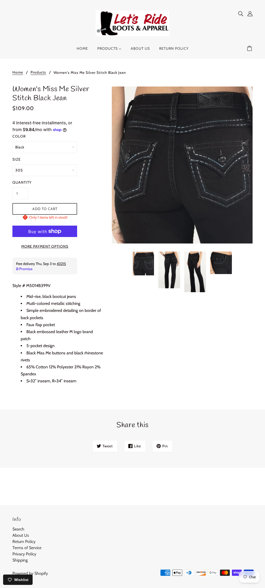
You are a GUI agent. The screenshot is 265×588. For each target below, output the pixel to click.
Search (18, 529)
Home (17, 72)
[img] (240, 13)
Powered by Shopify (30, 573)
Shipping (20, 560)
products (38, 72)
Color (19, 136)
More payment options (44, 246)
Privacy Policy (24, 553)
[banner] (133, 22)
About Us (20, 535)
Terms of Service (26, 547)
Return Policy (23, 541)
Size (16, 159)
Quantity (20, 182)
